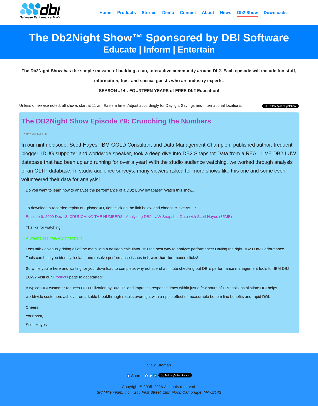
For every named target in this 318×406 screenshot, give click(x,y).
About (208, 12)
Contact (188, 12)
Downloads (275, 12)
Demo (168, 12)
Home (105, 12)
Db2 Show (247, 12)
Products (126, 12)
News (225, 12)
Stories (149, 12)
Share (136, 375)
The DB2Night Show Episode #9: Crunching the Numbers (116, 121)
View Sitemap (159, 365)
